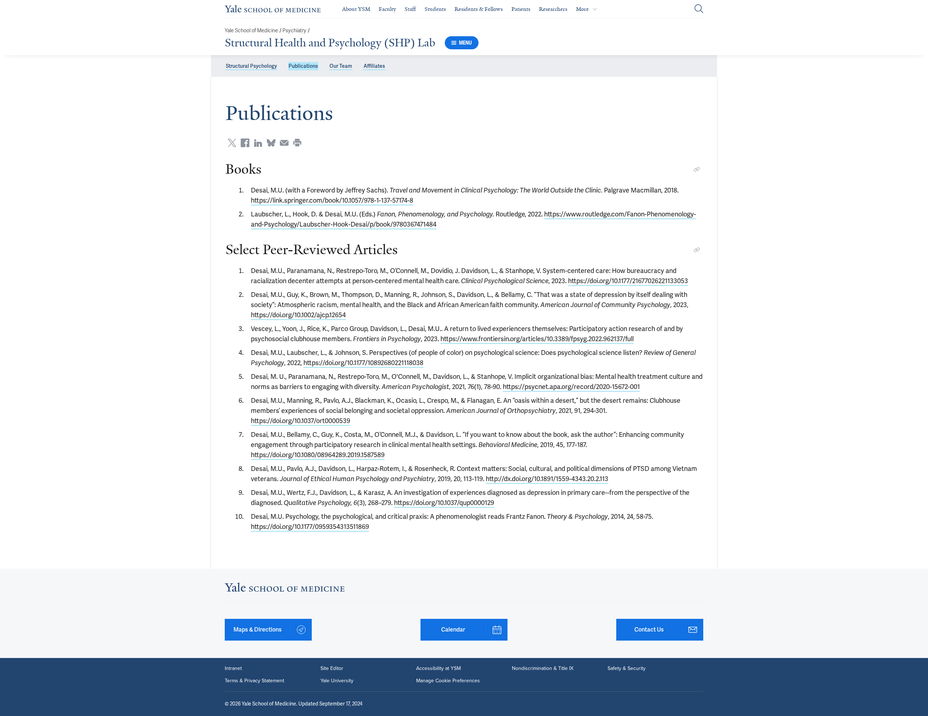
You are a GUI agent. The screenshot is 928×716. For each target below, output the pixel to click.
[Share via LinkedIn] (258, 142)
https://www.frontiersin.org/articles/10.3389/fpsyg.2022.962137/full (537, 339)
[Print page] (297, 142)
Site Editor (331, 668)
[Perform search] (699, 9)
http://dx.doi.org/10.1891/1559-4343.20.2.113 (547, 479)
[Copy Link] (697, 169)
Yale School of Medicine (251, 31)
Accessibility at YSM (438, 668)
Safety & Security (627, 668)
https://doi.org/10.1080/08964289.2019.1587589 (318, 455)
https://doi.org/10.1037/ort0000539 (300, 421)
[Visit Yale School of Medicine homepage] (284, 589)
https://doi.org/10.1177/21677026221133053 (628, 281)
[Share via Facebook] (245, 142)
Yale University (336, 681)
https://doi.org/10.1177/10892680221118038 (363, 363)
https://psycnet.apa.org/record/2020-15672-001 (571, 386)
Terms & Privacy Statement (254, 681)
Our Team (341, 66)
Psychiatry (294, 31)
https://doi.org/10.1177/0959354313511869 (310, 526)
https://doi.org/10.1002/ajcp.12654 (298, 315)
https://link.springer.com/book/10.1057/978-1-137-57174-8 (332, 200)
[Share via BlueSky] (271, 142)
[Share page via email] (284, 142)
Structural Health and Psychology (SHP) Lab (330, 42)
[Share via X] (232, 142)
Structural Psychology (251, 66)
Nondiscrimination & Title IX (542, 668)
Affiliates (374, 66)
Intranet (233, 668)
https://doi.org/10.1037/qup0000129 (444, 502)
